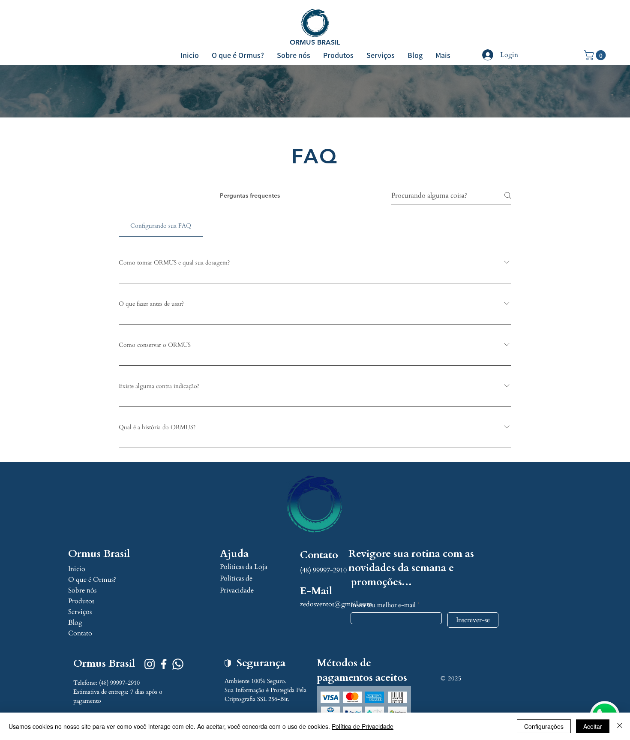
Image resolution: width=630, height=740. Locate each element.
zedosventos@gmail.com (336, 604)
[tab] (161, 226)
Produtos (81, 601)
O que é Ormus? (92, 579)
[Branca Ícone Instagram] (149, 664)
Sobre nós (82, 590)
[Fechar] (620, 726)
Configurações (544, 726)
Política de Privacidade (362, 726)
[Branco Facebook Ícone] (164, 664)
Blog (75, 622)
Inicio (76, 569)
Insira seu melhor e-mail (383, 605)
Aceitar (592, 726)
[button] (596, 55)
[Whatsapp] (178, 664)
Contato (80, 633)
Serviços (80, 612)
